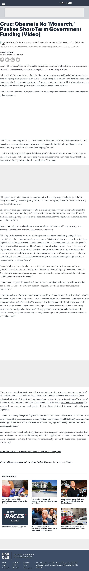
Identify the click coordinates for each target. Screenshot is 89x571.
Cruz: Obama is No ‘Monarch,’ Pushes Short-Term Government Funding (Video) (41, 29)
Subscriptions (28, 568)
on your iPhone (65, 462)
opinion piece (11, 226)
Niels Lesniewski (7, 52)
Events (4, 565)
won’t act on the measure (72, 403)
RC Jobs (26, 565)
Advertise (26, 563)
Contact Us (16, 563)
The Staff (15, 568)
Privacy (15, 565)
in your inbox (50, 462)
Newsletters (5, 568)
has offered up (23, 266)
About (4, 563)
